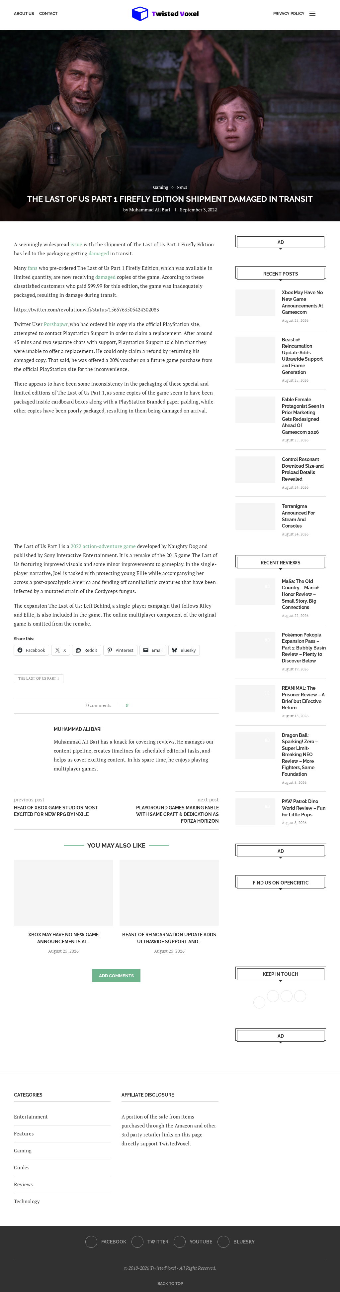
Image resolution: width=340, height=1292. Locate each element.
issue (76, 244)
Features (24, 1133)
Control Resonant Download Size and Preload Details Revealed (303, 469)
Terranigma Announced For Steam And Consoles (298, 516)
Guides (22, 1167)
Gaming (23, 1150)
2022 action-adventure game (103, 546)
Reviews (23, 1184)
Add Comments (116, 975)
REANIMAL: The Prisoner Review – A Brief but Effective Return (303, 697)
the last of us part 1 (38, 678)
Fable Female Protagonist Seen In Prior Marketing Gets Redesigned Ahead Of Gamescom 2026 (303, 416)
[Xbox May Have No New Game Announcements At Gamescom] (63, 893)
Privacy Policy (288, 13)
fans (33, 268)
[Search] (322, 13)
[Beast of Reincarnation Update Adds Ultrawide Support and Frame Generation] (169, 893)
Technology (27, 1201)
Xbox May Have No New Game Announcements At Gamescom (302, 302)
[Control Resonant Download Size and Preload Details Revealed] (255, 469)
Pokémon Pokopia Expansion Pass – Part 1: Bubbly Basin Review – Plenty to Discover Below (304, 647)
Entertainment (31, 1116)
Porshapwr (55, 324)
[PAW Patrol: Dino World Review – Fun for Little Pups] (255, 811)
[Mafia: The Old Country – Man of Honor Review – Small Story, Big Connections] (255, 591)
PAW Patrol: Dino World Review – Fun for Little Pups (303, 808)
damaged (99, 253)
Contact (48, 13)
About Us (24, 13)
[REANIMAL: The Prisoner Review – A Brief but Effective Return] (255, 698)
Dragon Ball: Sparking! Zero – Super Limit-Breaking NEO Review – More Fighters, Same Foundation (300, 755)
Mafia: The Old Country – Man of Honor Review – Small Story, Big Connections (300, 594)
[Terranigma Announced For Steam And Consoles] (255, 516)
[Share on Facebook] (135, 705)
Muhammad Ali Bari (149, 209)
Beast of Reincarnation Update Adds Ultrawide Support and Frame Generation (302, 356)
